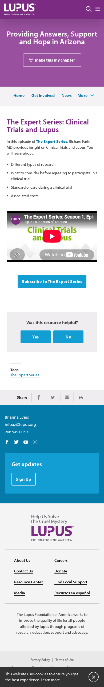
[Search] (88, 9)
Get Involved (43, 95)
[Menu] (97, 9)
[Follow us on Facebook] (7, 442)
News (67, 95)
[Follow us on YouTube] (25, 442)
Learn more (50, 679)
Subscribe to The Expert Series (52, 281)
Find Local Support (70, 581)
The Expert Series (51, 141)
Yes (35, 337)
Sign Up (23, 479)
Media (19, 592)
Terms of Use (64, 660)
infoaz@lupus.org (20, 424)
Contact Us (23, 570)
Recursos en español (72, 592)
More (83, 95)
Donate (60, 570)
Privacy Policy (40, 660)
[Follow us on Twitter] (16, 442)
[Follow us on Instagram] (35, 442)
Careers (60, 560)
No (68, 337)
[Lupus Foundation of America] (20, 9)
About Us (22, 560)
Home (19, 95)
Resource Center (28, 581)
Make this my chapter (55, 60)
